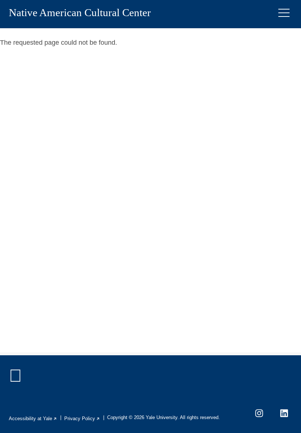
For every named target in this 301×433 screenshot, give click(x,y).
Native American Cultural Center (80, 12)
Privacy (82, 418)
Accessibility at (33, 418)
